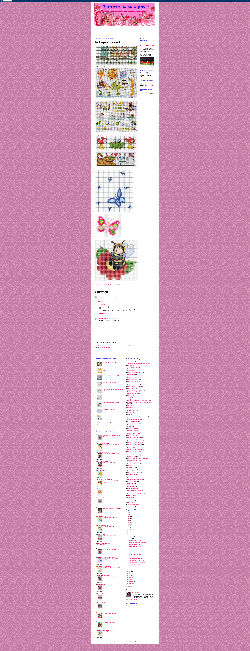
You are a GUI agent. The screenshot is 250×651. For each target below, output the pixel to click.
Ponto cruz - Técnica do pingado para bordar (137, 458)
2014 (129, 527)
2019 (129, 516)
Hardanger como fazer (108, 416)
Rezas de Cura (101, 621)
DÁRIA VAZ (104, 307)
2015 (129, 524)
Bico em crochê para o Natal (109, 462)
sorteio (128, 499)
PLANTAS (129, 426)
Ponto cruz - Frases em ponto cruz (135, 440)
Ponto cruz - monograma (133, 454)
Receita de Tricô (101, 584)
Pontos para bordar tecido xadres (135, 479)
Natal (128, 424)
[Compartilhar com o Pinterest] (119, 284)
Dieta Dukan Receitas (102, 516)
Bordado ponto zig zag (132, 395)
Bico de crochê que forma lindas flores (111, 453)
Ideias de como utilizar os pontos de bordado (137, 416)
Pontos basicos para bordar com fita (135, 472)
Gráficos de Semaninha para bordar (137, 550)
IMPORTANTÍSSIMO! (102, 544)
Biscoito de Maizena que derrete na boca (111, 567)
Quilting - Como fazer (132, 481)
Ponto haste (130, 465)
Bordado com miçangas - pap (134, 376)
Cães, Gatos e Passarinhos (104, 507)
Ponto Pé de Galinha (132, 469)
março (130, 579)
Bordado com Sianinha (132, 381)
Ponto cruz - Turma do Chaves (134, 460)
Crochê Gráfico (101, 497)
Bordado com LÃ (131, 374)
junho (130, 573)
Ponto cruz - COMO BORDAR (134, 437)
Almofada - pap (130, 365)
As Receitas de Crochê (103, 452)
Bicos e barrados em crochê (133, 368)
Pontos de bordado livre (132, 474)
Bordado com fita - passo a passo (135, 372)
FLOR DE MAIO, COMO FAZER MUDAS (112, 508)
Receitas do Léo (101, 602)
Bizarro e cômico (101, 470)
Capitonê (129, 397)
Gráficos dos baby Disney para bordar (137, 542)
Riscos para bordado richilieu (134, 490)
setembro (131, 536)
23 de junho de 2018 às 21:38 (110, 318)
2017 (129, 520)
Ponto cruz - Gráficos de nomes (134, 447)
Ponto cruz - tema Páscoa (133, 432)
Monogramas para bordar (133, 423)
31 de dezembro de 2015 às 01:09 (117, 307)
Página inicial (116, 345)
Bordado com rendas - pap (133, 379)
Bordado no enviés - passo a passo (135, 390)
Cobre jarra (130, 399)
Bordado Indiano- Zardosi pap (134, 386)
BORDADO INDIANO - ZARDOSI (136, 560)
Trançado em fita (131, 500)
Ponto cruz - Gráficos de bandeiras (135, 446)
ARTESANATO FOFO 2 (103, 443)
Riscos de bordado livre (132, 488)
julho (130, 571)
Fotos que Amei (101, 534)
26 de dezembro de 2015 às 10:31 (111, 296)
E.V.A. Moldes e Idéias (102, 525)
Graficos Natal (130, 412)
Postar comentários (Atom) (105, 347)
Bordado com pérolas (132, 377)
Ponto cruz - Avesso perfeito (133, 433)
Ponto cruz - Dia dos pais (133, 428)
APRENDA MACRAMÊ (132, 367)
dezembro (131, 530)
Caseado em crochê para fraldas (110, 517)
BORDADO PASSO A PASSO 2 (104, 479)
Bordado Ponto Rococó (132, 393)
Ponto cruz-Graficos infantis (107, 286)
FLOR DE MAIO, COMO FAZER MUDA (111, 604)
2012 (129, 586)
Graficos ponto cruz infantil (135, 546)
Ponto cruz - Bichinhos (132, 435)
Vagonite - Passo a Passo (133, 504)
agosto (130, 538)
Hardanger (129, 414)
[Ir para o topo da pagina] (230, 646)
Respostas (102, 304)
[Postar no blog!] (115, 284)
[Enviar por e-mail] (114, 284)
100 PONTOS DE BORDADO (135, 554)
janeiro (130, 583)
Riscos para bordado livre (109, 422)
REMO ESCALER (101, 612)
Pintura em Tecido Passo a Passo (105, 557)
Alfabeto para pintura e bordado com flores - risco (138, 363)
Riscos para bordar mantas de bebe (135, 493)
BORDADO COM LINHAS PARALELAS (138, 562)
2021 (129, 512)
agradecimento (130, 361)
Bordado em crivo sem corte (135, 566)
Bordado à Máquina (131, 370)
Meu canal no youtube (132, 421)
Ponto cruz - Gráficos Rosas (133, 453)
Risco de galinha (131, 486)
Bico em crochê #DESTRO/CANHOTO (111, 489)
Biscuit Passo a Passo (102, 461)
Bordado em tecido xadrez (133, 384)
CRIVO (129, 405)
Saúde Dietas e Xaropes (103, 630)
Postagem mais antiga (132, 345)
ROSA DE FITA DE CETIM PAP (110, 362)
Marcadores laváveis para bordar (135, 419)
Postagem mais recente (100, 345)
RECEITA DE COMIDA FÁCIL (104, 566)
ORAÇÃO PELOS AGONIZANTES (110, 622)
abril (130, 577)
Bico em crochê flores (107, 471)
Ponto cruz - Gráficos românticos (134, 451)
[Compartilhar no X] (116, 284)
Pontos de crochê (131, 477)
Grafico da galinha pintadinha (135, 552)
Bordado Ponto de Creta (133, 391)
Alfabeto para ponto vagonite (109, 382)
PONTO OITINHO (131, 467)
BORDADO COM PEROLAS (135, 558)
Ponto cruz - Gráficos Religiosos (134, 449)
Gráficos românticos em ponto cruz (111, 402)
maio (130, 575)
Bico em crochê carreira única (109, 535)
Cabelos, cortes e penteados (104, 488)
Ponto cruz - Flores (131, 439)
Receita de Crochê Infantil (103, 575)
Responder (100, 301)
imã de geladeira (131, 417)
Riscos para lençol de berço (133, 495)
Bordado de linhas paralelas (133, 383)
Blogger (135, 641)
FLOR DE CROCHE (132, 410)
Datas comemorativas (132, 407)
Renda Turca (130, 484)
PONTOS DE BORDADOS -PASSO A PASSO (138, 476)
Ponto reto (129, 470)
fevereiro (131, 581)
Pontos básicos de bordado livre (110, 396)
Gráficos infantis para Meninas (136, 548)
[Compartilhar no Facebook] (118, 284)
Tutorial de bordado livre (134, 556)
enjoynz (124, 641)
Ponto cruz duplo (131, 462)
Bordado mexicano (131, 388)
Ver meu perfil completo (131, 599)
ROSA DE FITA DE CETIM (133, 497)
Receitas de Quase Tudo (103, 593)
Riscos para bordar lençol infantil (135, 492)
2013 (129, 529)
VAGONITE (130, 502)
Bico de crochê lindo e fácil (108, 499)
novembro (131, 532)
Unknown (100, 296)
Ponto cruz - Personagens (133, 430)
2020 (129, 514)
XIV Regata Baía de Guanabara (109, 613)
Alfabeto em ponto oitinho (109, 409)
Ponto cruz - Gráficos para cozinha (135, 442)
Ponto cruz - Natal (131, 456)
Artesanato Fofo (101, 434)
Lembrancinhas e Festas (103, 543)
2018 (129, 518)
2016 (129, 522)
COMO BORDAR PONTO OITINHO (137, 564)
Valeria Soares (130, 506)
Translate (151, 85)
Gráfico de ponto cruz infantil (135, 540)
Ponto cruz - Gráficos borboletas (134, 444)
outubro (131, 534)
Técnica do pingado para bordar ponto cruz (138, 569)
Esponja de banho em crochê (134, 409)
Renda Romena (131, 483)
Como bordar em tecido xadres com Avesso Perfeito (139, 400)
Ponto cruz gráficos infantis (135, 544)
